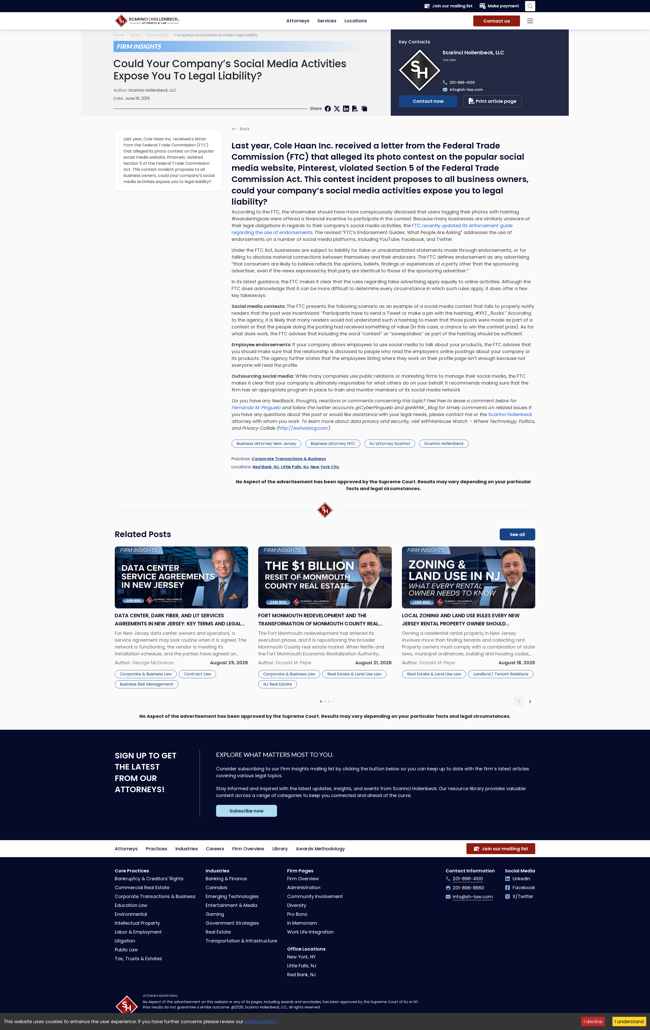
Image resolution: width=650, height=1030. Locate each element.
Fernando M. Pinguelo (256, 407)
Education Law (131, 905)
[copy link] (364, 109)
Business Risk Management (146, 684)
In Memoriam (302, 923)
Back (245, 129)
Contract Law (197, 674)
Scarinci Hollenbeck (510, 414)
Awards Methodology (320, 848)
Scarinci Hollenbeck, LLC (152, 90)
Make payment (503, 6)
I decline (593, 1021)
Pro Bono (297, 914)
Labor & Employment (138, 932)
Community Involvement (315, 896)
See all (517, 534)
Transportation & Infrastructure (241, 941)
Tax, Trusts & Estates (138, 958)
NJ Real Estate (277, 684)
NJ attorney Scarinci (389, 443)
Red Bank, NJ (266, 467)
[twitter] (337, 109)
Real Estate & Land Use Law (354, 674)
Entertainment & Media (231, 905)
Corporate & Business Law (146, 674)
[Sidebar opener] (530, 21)
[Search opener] (530, 6)
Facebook (524, 887)
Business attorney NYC (333, 443)
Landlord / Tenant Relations (500, 674)
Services (326, 21)
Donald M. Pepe (293, 662)
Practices (156, 848)
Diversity (296, 905)
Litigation (125, 941)
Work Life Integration (310, 932)
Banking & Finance (226, 878)
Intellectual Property (137, 923)
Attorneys (297, 21)
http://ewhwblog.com (303, 428)
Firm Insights (158, 35)
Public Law (126, 949)
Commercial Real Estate (142, 887)
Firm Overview (248, 848)
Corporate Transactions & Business (289, 459)
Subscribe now (247, 811)
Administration (303, 887)
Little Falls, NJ (295, 467)
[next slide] (530, 701)
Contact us (496, 21)
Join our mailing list (452, 6)
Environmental (131, 914)
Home (118, 35)
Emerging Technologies (232, 896)
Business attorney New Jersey (266, 443)
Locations (356, 21)
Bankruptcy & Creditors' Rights (149, 878)
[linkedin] (346, 109)
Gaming (215, 914)
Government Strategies (232, 923)
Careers (215, 848)
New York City (325, 467)
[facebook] (328, 109)
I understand (629, 1021)
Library (135, 35)
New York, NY (301, 957)
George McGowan (153, 662)
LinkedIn (521, 878)
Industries (186, 848)
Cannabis (217, 887)
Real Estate (218, 932)
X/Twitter (523, 896)
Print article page (496, 101)
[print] (355, 109)
